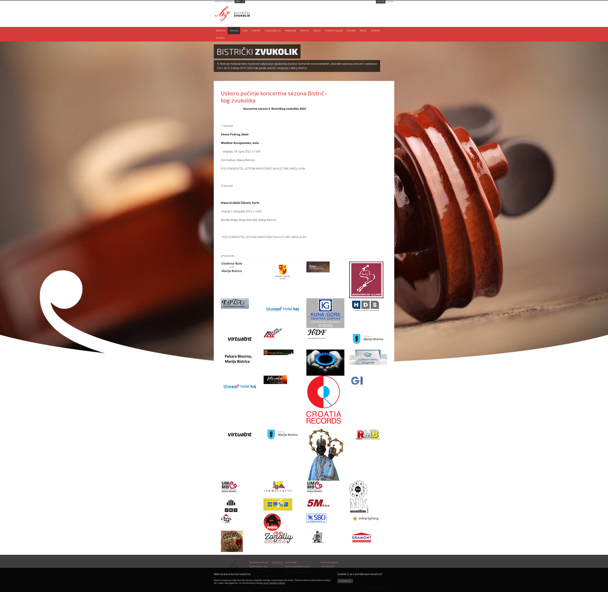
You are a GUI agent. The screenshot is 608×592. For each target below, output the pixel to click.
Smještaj (375, 30)
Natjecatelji (290, 30)
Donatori (220, 38)
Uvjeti (244, 30)
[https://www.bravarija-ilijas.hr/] (368, 279)
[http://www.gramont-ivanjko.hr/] (368, 539)
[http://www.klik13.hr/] (283, 380)
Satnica (317, 30)
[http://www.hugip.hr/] (325, 266)
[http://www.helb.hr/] (283, 504)
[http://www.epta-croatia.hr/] (240, 303)
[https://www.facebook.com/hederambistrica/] (240, 541)
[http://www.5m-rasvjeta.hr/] (325, 503)
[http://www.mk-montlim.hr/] (368, 505)
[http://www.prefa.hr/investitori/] (283, 522)
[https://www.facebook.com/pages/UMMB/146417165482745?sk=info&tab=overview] (325, 487)
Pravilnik (256, 30)
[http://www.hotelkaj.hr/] (240, 386)
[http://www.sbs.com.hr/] (240, 505)
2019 (238, 1)
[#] (283, 352)
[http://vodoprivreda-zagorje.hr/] (368, 357)
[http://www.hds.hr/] (368, 306)
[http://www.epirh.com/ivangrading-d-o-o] (283, 486)
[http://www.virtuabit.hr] (240, 338)
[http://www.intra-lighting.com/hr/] (368, 518)
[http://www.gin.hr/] (368, 382)
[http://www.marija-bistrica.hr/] (283, 434)
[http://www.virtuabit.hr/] (240, 434)
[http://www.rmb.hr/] (368, 434)
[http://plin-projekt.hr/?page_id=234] (325, 363)
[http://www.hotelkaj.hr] (283, 309)
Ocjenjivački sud (273, 30)
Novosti (234, 30)
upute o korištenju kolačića (274, 583)
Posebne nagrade (334, 30)
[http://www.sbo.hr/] (325, 518)
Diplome (304, 30)
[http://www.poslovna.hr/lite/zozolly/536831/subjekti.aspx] (283, 537)
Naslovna (220, 30)
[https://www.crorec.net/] (325, 400)
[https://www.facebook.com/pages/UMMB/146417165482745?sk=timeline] (240, 487)
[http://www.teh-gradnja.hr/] (240, 519)
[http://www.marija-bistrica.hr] (368, 338)
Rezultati (351, 30)
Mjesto (363, 30)
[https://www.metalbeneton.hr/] (283, 333)
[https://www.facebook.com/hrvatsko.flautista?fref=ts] (325, 333)
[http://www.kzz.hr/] (283, 272)
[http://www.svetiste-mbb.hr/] (325, 452)
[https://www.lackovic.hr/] (368, 489)
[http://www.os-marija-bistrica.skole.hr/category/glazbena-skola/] (240, 267)
